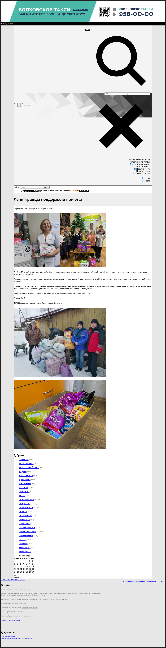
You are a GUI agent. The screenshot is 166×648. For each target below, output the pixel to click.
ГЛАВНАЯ (84, 191)
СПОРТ (22, 540)
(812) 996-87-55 (20, 603)
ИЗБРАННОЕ (25, 484)
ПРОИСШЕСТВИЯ (27, 532)
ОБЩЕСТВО (24, 504)
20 (24, 569)
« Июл (16, 577)
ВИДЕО (22, 472)
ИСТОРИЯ (23, 488)
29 (30, 572)
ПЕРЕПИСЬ (24, 520)
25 (18, 572)
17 (15, 569)
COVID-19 (23, 460)
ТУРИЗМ (23, 544)
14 (27, 566)
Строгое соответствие (140, 160)
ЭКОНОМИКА (25, 552)
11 (18, 566)
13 (24, 566)
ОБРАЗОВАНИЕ (26, 500)
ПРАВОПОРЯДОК (27, 528)
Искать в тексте (143, 169)
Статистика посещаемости (10, 620)
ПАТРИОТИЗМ (25, 516)
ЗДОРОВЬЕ (24, 480)
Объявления (26, 508)
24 (15, 572)
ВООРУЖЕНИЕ (26, 476)
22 (30, 569)
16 (33, 566)
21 (27, 569)
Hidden (147, 178)
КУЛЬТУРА (24, 492)
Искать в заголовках (141, 164)
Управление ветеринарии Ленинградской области (40, 303)
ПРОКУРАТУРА (26, 536)
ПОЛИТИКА (24, 524)
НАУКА (22, 496)
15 (30, 566)
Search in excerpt (142, 174)
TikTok (87, 30)
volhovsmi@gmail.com (29, 608)
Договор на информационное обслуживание (16, 638)
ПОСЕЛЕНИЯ (29, 191)
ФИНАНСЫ (24, 548)
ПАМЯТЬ (23, 512)
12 (21, 566)
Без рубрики (26, 464)
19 (21, 569)
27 (24, 572)
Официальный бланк (8, 636)
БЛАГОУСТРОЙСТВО (29, 468)
